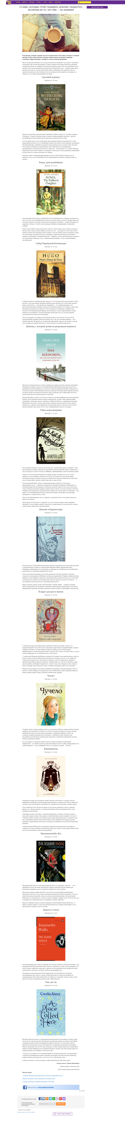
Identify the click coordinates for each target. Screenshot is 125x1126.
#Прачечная (58, 2)
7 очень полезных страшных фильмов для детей (38, 1081)
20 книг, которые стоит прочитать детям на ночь (38, 1078)
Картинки (31, 2)
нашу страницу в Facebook (46, 1087)
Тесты (45, 2)
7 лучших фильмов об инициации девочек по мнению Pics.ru (42, 1075)
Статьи (39, 2)
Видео (50, 2)
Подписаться (61, 1104)
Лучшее (18, 2)
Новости (24, 2)
